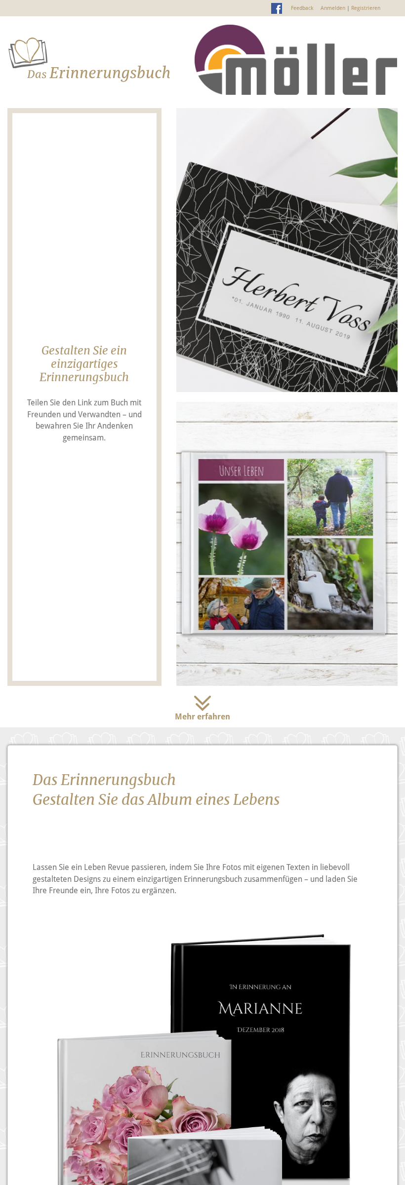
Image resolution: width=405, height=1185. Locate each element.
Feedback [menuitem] (302, 7)
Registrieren (365, 7)
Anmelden (333, 7)
